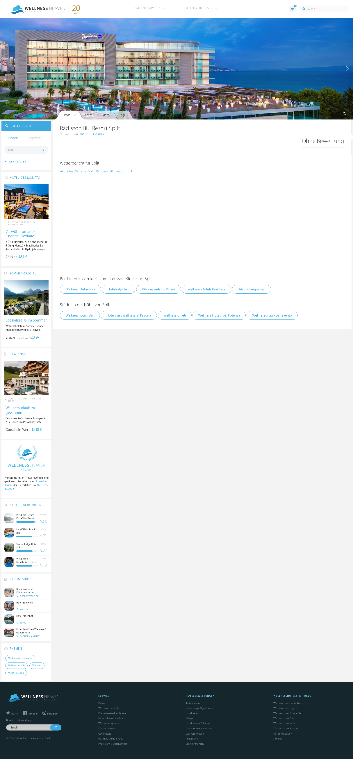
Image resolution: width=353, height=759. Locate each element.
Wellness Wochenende (20, 658)
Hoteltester (192, 713)
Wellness (37, 665)
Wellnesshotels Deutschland (288, 703)
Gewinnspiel (105, 733)
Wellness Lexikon (107, 728)
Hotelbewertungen (198, 8)
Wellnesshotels (149, 8)
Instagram (52, 713)
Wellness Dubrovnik (80, 289)
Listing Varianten (195, 743)
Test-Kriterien (193, 703)
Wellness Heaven (195, 733)
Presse (101, 703)
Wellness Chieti (174, 315)
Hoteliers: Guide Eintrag (110, 738)
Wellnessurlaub (16, 665)
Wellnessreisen (16, 673)
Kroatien (98, 134)
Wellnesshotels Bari (80, 315)
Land (11, 150)
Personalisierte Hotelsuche (112, 718)
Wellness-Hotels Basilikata (206, 289)
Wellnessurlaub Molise (158, 289)
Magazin (190, 718)
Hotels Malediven (282, 733)
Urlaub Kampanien (251, 289)
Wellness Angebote (108, 723)
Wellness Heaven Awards (199, 728)
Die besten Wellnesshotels (112, 713)
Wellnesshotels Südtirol (285, 728)
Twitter (14, 713)
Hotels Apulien (119, 289)
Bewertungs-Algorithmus (199, 708)
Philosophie (192, 738)
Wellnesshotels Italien (284, 723)
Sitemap (277, 738)
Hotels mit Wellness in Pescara (128, 315)
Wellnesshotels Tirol (283, 718)
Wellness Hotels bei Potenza (219, 315)
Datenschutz (120, 743)
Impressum (104, 743)
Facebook (32, 713)
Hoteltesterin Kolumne (198, 723)
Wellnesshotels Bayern (285, 708)
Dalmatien (82, 134)
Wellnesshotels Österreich (287, 713)
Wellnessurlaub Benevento (272, 315)
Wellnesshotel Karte (108, 708)
